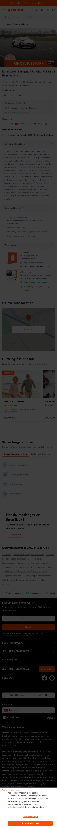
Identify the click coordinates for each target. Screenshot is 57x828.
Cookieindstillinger (30, 817)
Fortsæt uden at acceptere (11, 790)
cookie (35, 804)
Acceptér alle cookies (30, 823)
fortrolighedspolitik (16, 807)
